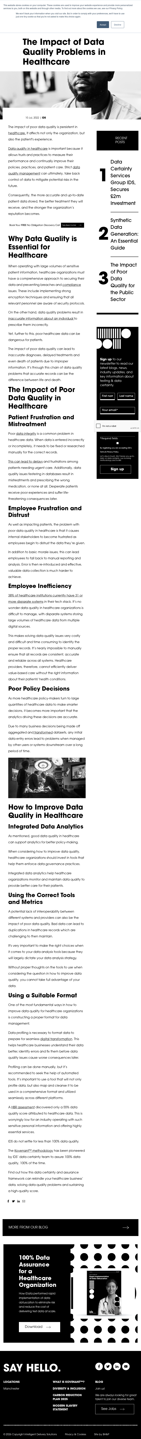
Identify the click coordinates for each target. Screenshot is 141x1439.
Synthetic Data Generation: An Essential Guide (125, 234)
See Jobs (108, 1409)
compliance (71, 285)
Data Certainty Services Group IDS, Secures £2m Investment (123, 183)
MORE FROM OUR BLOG (28, 1227)
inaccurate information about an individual (41, 319)
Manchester (11, 1388)
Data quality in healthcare (28, 149)
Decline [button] (117, 24)
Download (33, 1327)
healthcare (16, 133)
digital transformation (56, 1039)
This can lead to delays (25, 462)
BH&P (106, 1434)
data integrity (26, 434)
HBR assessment (23, 1107)
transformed (43, 732)
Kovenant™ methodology (33, 1151)
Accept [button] (103, 24)
